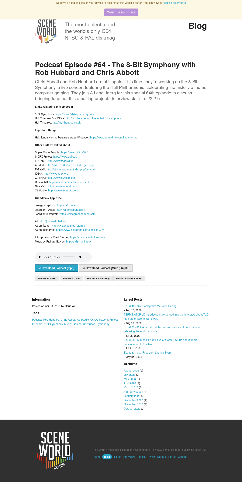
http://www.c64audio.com (63, 190)
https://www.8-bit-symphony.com (74, 114)
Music (67, 324)
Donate (161, 457)
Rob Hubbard (51, 319)
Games (77, 324)
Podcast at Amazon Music (129, 278)
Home (97, 457)
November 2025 (133, 404)
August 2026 (131, 370)
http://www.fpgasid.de (61, 161)
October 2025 (132, 408)
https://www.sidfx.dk (65, 156)
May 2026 (130, 379)
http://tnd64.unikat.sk (78, 241)
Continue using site (121, 12)
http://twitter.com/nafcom (70, 209)
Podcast (37, 319)
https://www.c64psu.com (61, 178)
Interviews (129, 457)
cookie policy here (175, 3)
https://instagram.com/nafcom (77, 214)
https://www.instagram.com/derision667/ (80, 230)
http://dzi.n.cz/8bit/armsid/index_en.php (70, 165)
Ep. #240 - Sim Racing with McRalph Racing (150, 306)
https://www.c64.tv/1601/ (75, 152)
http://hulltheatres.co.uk (67, 122)
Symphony (103, 324)
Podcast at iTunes (72, 278)
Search (172, 457)
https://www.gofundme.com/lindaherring (113, 137)
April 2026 (130, 383)
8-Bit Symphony (53, 324)
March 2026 (131, 387)
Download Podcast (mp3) (57, 268)
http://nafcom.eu (67, 205)
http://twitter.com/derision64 (68, 225)
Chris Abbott (68, 319)
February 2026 (133, 391)
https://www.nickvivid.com (63, 186)
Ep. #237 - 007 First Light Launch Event (147, 352)
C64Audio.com (99, 319)
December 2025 (133, 400)
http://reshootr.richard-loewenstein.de (71, 182)
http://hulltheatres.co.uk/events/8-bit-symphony (94, 118)
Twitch (152, 457)
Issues (117, 457)
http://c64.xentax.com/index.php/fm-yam (71, 169)
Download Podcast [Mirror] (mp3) (107, 268)
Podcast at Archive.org (98, 278)
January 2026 (132, 396)
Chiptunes (89, 324)
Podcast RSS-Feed (47, 278)
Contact (182, 457)
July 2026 (129, 374)
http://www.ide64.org (56, 173)
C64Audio (83, 319)
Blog (107, 457)
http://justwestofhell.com (54, 221)
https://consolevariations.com (87, 237)
